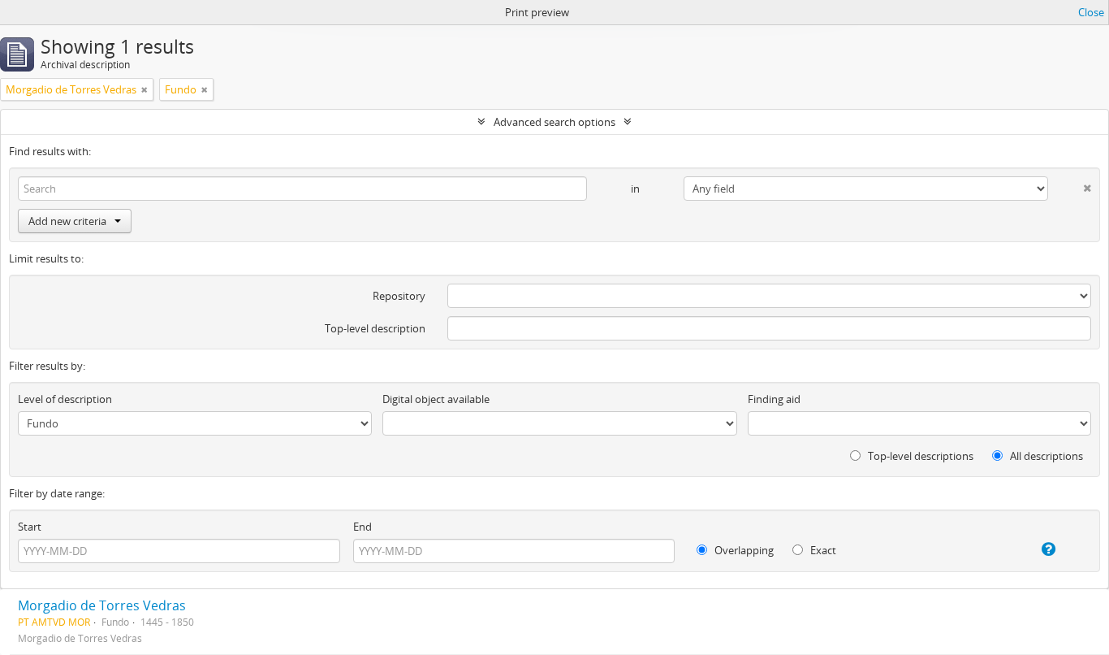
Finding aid (774, 399)
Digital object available (436, 399)
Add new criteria (67, 221)
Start (29, 526)
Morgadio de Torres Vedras (102, 605)
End (362, 526)
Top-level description (375, 328)
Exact (822, 550)
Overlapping (743, 550)
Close (1091, 12)
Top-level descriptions (919, 456)
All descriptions (1045, 456)
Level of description (65, 399)
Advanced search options (554, 122)
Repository (399, 295)
